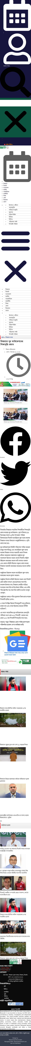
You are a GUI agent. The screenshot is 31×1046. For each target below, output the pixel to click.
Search (29, 99)
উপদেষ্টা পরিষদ (13, 224)
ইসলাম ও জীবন (13, 205)
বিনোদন (5, 200)
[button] (15, 82)
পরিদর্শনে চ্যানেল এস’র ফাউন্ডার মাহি (12, 625)
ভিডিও (11, 219)
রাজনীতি (5, 194)
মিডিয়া (11, 217)
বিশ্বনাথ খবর (9, 337)
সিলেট (5, 186)
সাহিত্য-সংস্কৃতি (13, 210)
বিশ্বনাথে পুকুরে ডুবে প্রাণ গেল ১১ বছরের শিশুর (14, 745)
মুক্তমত (11, 212)
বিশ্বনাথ (5, 184)
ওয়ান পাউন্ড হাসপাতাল (22, 622)
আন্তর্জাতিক (6, 192)
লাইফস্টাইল (12, 214)
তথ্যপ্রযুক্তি (12, 207)
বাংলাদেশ (5, 188)
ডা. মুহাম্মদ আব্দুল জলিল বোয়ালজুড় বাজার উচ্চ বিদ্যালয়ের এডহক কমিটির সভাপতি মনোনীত (14, 872)
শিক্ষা (4, 196)
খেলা (4, 198)
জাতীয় (5, 190)
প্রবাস (4, 202)
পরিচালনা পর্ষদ (13, 222)
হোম (2, 337)
